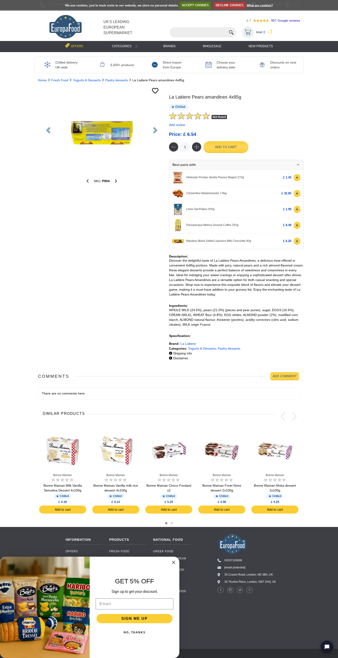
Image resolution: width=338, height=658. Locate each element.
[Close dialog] (173, 562)
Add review (177, 125)
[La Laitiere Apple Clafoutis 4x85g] (87, 181)
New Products (261, 46)
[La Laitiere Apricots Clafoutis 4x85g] (116, 181)
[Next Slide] (294, 416)
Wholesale (212, 46)
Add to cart (226, 147)
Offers (72, 551)
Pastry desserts (229, 348)
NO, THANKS (135, 632)
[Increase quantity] (196, 147)
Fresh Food (119, 551)
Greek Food (163, 551)
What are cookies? (260, 5)
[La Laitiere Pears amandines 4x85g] (102, 129)
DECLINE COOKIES (229, 5)
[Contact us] (327, 646)
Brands (169, 46)
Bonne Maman (62, 475)
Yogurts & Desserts (202, 348)
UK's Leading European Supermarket (117, 27)
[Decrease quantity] (173, 147)
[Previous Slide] (282, 416)
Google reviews (285, 20)
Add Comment (284, 376)
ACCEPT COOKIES (195, 5)
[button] (166, 523)
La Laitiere (188, 343)
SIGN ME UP (134, 618)
